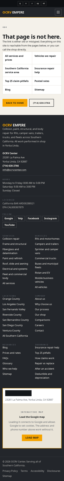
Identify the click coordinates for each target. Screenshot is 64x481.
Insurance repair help (44, 70)
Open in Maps (18, 393)
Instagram (50, 218)
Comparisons (42, 320)
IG (38, 3)
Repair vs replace (44, 363)
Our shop (40, 314)
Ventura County (11, 330)
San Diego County (13, 325)
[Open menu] (58, 12)
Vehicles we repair (45, 56)
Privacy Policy (10, 471)
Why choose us (43, 304)
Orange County (11, 298)
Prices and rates (12, 352)
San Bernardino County (16, 320)
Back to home (15, 102)
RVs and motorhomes (47, 238)
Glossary (7, 363)
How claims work (44, 358)
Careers (39, 325)
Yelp (20, 218)
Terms (24, 471)
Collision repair (11, 238)
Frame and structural (14, 244)
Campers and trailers (47, 244)
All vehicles (41, 287)
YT (44, 3)
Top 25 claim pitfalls (17, 81)
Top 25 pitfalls (43, 352)
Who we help (10, 368)
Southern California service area (17, 70)
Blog (7, 89)
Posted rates (42, 81)
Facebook (33, 218)
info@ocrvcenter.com (14, 170)
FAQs (5, 358)
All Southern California (15, 335)
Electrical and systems (15, 268)
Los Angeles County (14, 304)
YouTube (9, 225)
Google (8, 218)
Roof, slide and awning (15, 263)
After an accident (44, 368)
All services (9, 283)
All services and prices (14, 57)
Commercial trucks (45, 258)
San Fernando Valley (14, 309)
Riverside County (12, 314)
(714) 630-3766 (41, 102)
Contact (39, 330)
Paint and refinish (12, 258)
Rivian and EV (42, 272)
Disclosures (53, 471)
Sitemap (39, 89)
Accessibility (37, 471)
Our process (42, 309)
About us (40, 298)
